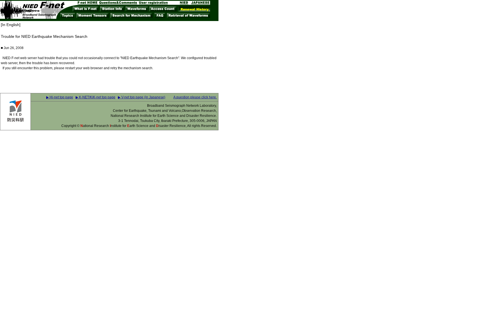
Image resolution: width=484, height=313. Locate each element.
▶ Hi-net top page (59, 97)
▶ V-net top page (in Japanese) (141, 97)
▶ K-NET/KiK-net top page (95, 97)
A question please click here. (195, 97)
